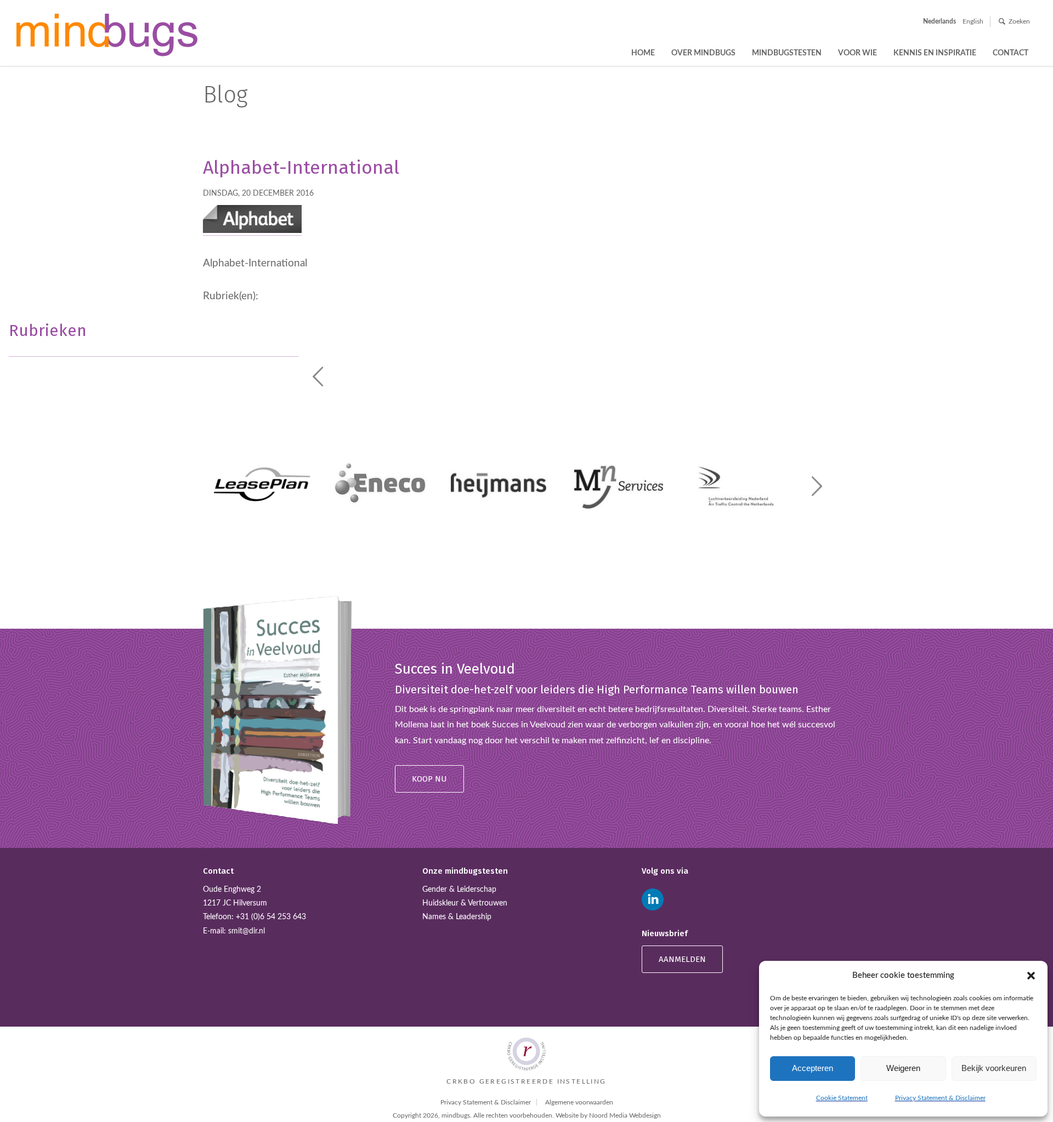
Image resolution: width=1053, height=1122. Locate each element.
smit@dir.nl (246, 931)
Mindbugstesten (787, 53)
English (973, 21)
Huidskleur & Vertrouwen (464, 903)
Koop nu (429, 779)
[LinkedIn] (653, 899)
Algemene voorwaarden (579, 1102)
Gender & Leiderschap (459, 889)
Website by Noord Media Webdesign (608, 1115)
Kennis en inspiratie (934, 53)
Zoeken (1019, 21)
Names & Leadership (456, 917)
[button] (1031, 975)
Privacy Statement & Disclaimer (940, 1098)
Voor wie (857, 53)
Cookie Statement (842, 1098)
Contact (1010, 53)
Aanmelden (682, 959)
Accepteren (812, 1068)
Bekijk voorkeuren (993, 1068)
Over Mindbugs (703, 53)
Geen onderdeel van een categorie (88, 348)
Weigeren (903, 1068)
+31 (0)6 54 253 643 (271, 917)
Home (643, 53)
